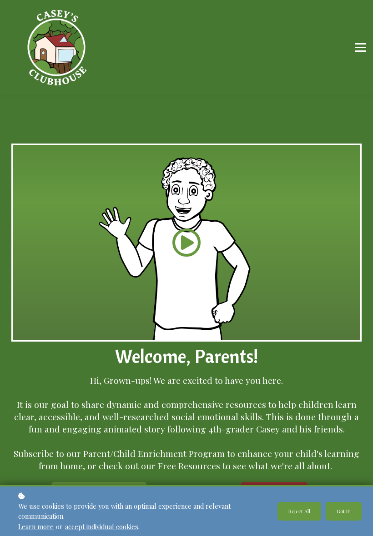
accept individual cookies (101, 526)
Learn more (36, 526)
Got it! (344, 511)
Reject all (299, 511)
